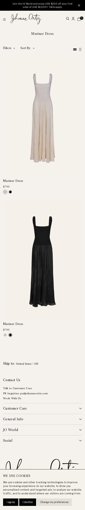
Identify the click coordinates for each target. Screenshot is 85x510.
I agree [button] (11, 502)
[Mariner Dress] (5, 192)
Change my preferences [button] (54, 502)
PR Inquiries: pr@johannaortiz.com (25, 393)
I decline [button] (28, 502)
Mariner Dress (13, 181)
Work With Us (12, 398)
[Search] (67, 19)
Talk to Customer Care (17, 388)
